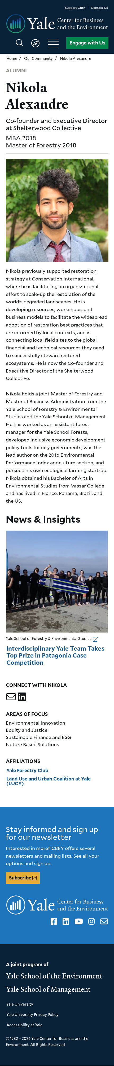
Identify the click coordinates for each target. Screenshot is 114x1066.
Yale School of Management (48, 989)
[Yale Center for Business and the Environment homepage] (57, 24)
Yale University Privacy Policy (32, 1014)
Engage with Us (87, 43)
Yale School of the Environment (54, 976)
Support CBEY (75, 8)
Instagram (90, 921)
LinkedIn (65, 921)
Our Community (38, 58)
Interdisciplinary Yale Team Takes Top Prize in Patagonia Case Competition (55, 655)
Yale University (19, 1004)
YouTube (78, 921)
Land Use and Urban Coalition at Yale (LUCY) (48, 781)
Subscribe (20, 878)
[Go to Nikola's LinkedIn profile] (22, 696)
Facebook (53, 921)
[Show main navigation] (39, 43)
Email (103, 921)
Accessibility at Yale (24, 1024)
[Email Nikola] (11, 696)
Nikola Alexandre (75, 58)
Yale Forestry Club (27, 770)
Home (11, 58)
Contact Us (99, 8)
